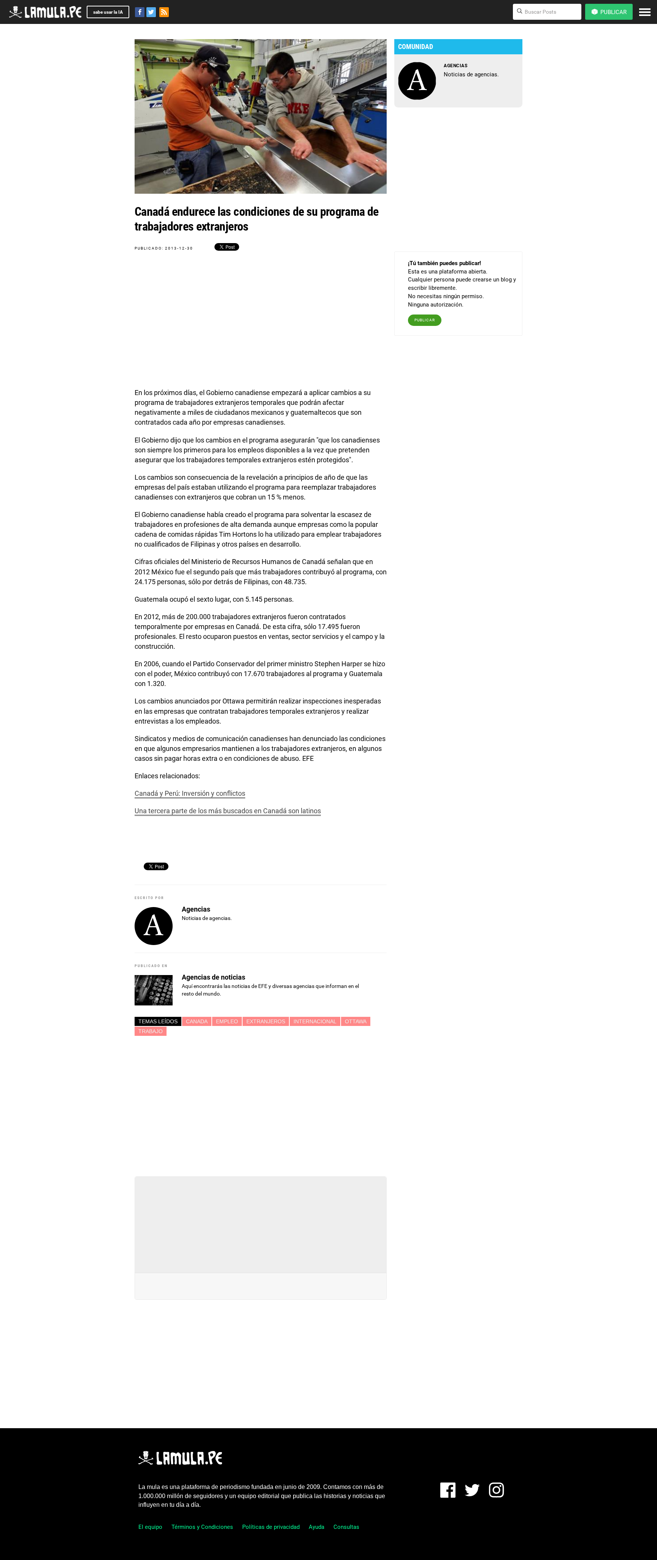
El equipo (150, 1527)
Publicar (424, 320)
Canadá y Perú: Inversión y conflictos (190, 793)
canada (197, 1021)
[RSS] (164, 12)
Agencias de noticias (213, 977)
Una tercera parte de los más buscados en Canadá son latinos (228, 811)
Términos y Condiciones (202, 1527)
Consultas (346, 1527)
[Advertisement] (261, 1103)
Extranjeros (265, 1021)
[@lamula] (151, 12)
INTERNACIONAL (315, 1021)
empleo (227, 1021)
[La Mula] (45, 12)
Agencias (196, 909)
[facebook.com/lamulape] (139, 12)
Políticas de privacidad (271, 1527)
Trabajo (150, 1031)
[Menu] (644, 12)
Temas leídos (158, 1021)
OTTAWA (356, 1021)
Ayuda (316, 1527)
